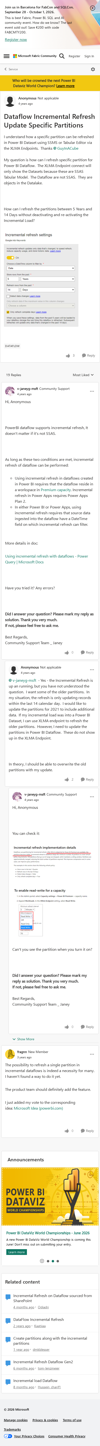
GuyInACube (67, 148)
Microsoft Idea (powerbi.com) (38, 1108)
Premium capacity (56, 489)
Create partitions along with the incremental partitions (50, 1341)
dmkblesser (41, 1349)
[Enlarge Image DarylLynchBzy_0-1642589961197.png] (41, 279)
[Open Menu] (93, 69)
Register (74, 56)
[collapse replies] (50, 384)
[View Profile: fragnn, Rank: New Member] (10, 1054)
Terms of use (72, 1420)
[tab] (47, 1261)
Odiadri (43, 1307)
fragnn (22, 1051)
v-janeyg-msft (27, 388)
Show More (25, 1039)
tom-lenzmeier (48, 1368)
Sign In (89, 56)
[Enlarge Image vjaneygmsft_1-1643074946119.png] (53, 913)
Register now (16, 39)
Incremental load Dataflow (35, 1380)
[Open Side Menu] (6, 56)
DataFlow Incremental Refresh (38, 1319)
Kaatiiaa (40, 1326)
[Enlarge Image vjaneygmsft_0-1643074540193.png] (53, 861)
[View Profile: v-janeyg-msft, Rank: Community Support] (10, 391)
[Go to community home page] (35, 56)
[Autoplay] (42, 1261)
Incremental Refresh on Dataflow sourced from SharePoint (52, 1298)
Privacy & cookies (45, 1420)
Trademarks (12, 1429)
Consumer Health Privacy (66, 1436)
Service (13, 69)
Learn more (65, 85)
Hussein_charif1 (49, 1387)
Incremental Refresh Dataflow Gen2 (43, 1361)
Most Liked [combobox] (83, 375)
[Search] (62, 56)
